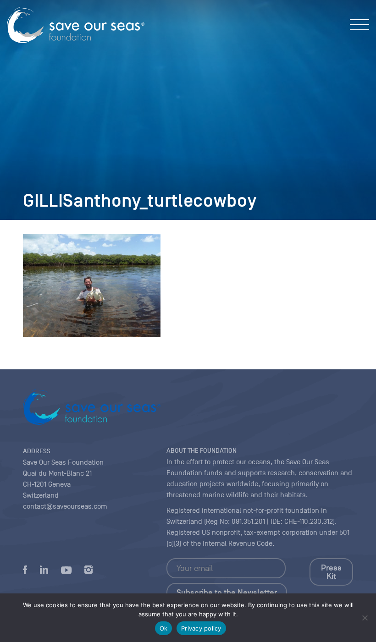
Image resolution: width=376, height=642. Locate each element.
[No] (364, 617)
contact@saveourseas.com (65, 506)
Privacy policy (201, 628)
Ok (164, 628)
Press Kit (331, 572)
